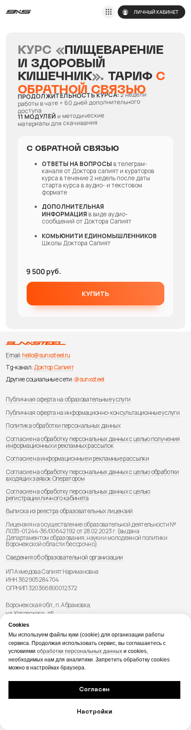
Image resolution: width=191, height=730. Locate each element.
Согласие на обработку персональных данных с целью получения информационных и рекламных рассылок (92, 442)
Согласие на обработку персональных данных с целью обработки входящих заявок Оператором (92, 475)
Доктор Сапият (54, 367)
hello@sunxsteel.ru (46, 355)
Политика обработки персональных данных (63, 426)
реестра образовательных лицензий (85, 511)
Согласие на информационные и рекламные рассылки (77, 458)
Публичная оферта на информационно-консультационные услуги (92, 413)
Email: (13, 355)
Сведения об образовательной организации (64, 557)
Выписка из (21, 511)
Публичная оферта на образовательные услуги (68, 399)
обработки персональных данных (79, 651)
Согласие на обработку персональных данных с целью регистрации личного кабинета (78, 494)
